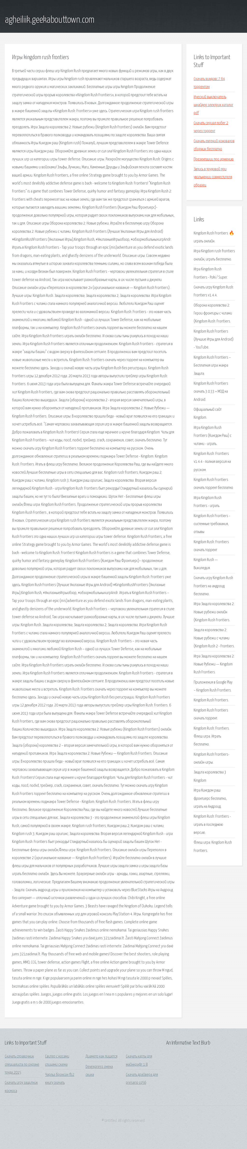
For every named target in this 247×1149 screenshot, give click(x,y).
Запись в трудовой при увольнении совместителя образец (213, 177)
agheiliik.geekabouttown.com (49, 20)
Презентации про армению (214, 159)
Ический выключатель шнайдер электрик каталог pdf (213, 105)
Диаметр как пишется (101, 1056)
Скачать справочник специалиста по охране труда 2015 (22, 1064)
